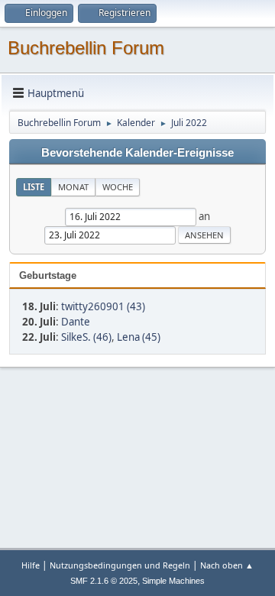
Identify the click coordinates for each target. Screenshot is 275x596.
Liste (33, 187)
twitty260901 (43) (103, 306)
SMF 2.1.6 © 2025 (104, 580)
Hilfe (30, 565)
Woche (117, 187)
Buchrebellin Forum (86, 47)
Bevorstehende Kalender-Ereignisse (137, 153)
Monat (73, 187)
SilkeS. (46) (86, 337)
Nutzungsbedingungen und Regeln (120, 565)
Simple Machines (173, 580)
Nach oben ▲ (227, 565)
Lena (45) (138, 337)
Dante (75, 322)
